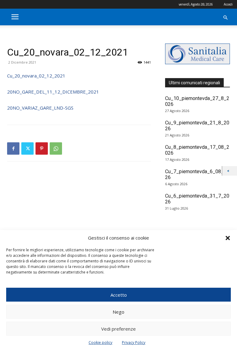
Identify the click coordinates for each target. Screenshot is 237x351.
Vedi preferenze (118, 329)
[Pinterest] (41, 148)
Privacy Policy (133, 342)
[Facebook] (13, 148)
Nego (118, 312)
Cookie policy (100, 342)
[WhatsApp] (56, 148)
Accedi (228, 4)
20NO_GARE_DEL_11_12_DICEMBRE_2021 (53, 92)
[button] (228, 238)
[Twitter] (27, 148)
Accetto (118, 295)
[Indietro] (229, 171)
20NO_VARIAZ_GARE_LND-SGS (40, 108)
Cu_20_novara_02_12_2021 (36, 76)
